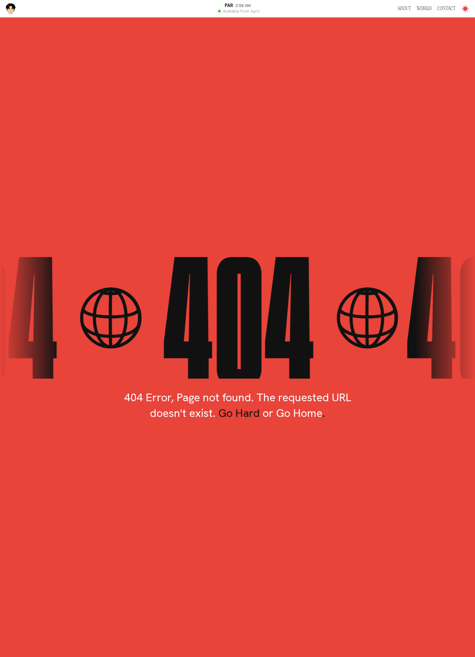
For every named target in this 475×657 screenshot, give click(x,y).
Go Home (299, 413)
